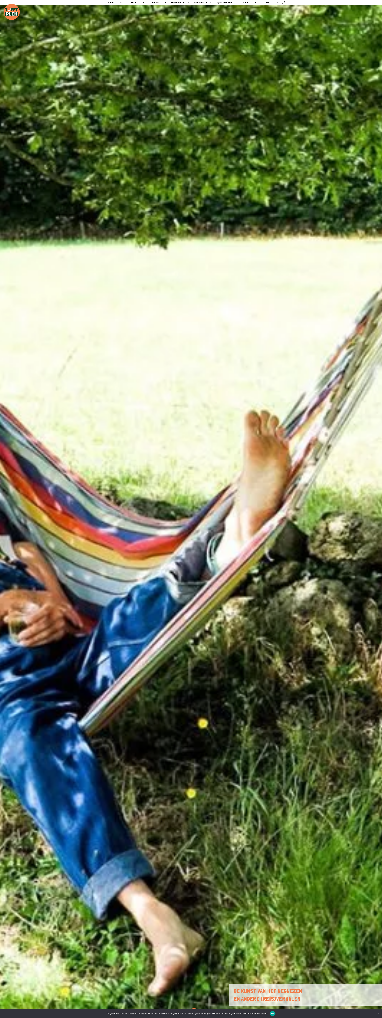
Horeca (156, 2)
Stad (133, 2)
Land (111, 2)
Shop (245, 2)
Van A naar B (200, 2)
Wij (267, 2)
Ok (272, 1013)
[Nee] (378, 1013)
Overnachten (178, 2)
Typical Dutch (224, 2)
